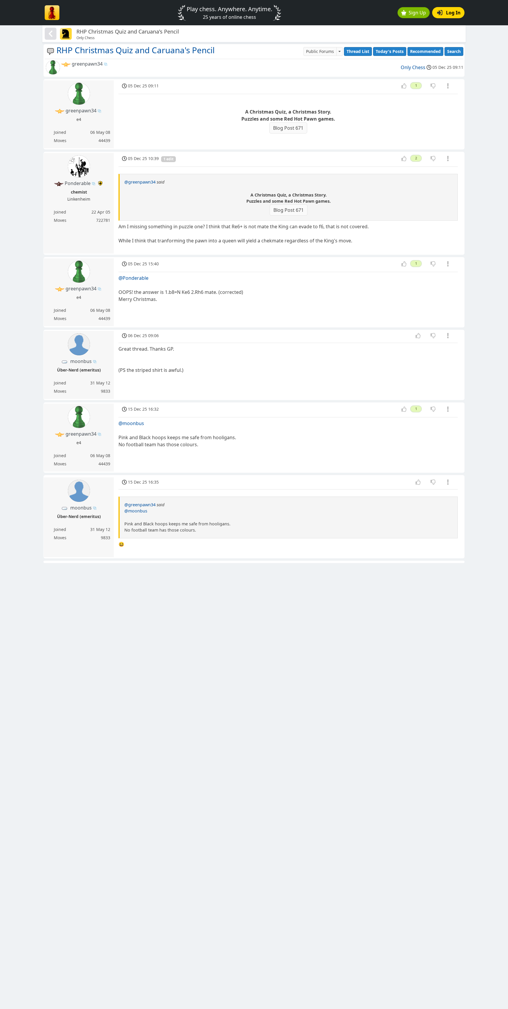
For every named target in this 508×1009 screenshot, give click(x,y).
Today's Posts (390, 51)
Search (454, 51)
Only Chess (413, 67)
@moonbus (131, 423)
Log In (453, 12)
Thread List (358, 51)
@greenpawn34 (140, 182)
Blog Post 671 (288, 128)
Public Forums (320, 51)
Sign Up (417, 12)
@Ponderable (133, 278)
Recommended (425, 51)
